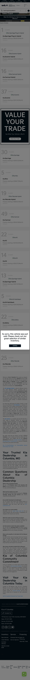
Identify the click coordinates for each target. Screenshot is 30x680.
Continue (15, 345)
